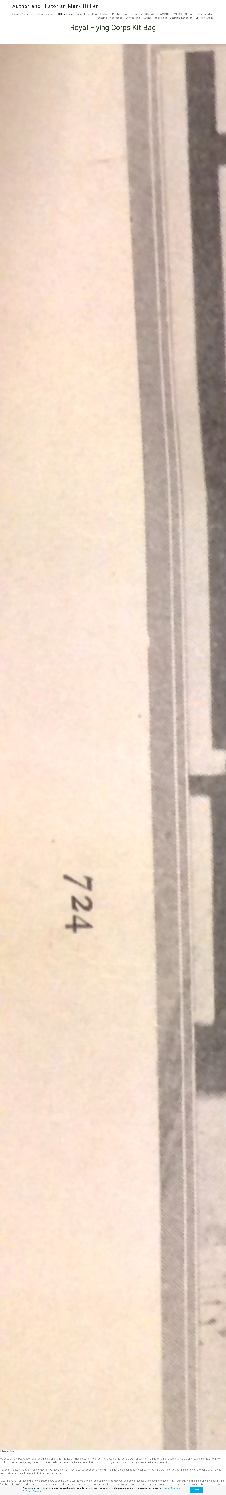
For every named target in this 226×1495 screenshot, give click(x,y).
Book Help (160, 17)
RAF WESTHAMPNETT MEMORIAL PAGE (170, 14)
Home (15, 14)
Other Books (65, 14)
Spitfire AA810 (205, 17)
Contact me (133, 17)
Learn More (169, 1488)
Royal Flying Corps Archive (93, 14)
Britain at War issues (110, 17)
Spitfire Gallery (133, 14)
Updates (27, 14)
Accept (196, 1490)
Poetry (116, 14)
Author (147, 17)
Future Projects (45, 14)
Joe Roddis (205, 14)
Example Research (181, 17)
